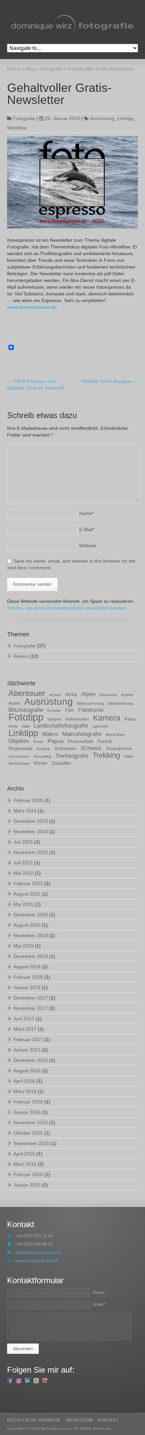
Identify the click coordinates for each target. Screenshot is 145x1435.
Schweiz (91, 748)
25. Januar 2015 (62, 118)
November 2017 (30, 1008)
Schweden (65, 748)
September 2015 (31, 1143)
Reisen (20, 656)
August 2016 (26, 1070)
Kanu (130, 719)
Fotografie (24, 118)
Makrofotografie (82, 734)
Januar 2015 (26, 1185)
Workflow (17, 127)
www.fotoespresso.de (32, 307)
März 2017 (24, 1029)
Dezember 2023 (30, 821)
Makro (50, 734)
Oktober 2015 (28, 1133)
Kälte (26, 726)
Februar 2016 (28, 1101)
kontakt (108, 1420)
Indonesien (77, 719)
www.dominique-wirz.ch (37, 1261)
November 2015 (30, 1122)
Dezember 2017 (30, 997)
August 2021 (26, 894)
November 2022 (30, 852)
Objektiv (18, 741)
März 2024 (24, 810)
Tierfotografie (71, 756)
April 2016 (24, 1081)
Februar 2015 (28, 1174)
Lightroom (100, 726)
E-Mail (86, 529)
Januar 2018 (26, 987)
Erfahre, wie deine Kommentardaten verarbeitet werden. (67, 608)
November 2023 (30, 831)
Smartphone (119, 748)
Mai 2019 (23, 946)
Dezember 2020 (30, 914)
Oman (38, 742)
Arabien (127, 695)
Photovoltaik (80, 741)
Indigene (54, 719)
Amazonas (108, 695)
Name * (100, 1292)
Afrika (71, 694)
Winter (41, 763)
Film (69, 710)
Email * (99, 1304)
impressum (79, 1420)
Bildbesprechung (90, 703)
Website (87, 545)
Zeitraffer (61, 763)
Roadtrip (43, 749)
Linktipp (125, 118)
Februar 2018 (28, 977)
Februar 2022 (28, 883)
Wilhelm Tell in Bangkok (110, 381)
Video (128, 756)
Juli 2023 (23, 842)
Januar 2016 (26, 1112)
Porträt (104, 741)
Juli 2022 (23, 862)
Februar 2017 (28, 1039)
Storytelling (42, 756)
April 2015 (24, 1153)
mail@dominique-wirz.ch (38, 1252)
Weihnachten (19, 763)
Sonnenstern (18, 756)
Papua (55, 741)
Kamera (106, 717)
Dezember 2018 (30, 956)
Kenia (13, 726)
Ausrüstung (102, 118)
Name (86, 513)
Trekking (106, 755)
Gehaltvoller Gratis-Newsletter (59, 94)
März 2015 (24, 1164)
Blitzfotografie (25, 710)
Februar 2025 (28, 800)
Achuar (55, 695)
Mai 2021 (23, 904)
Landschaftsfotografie (61, 726)
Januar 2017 (26, 1049)
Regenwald (20, 748)
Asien (14, 703)
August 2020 (26, 925)
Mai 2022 (23, 873)
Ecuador (54, 710)
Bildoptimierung (120, 703)
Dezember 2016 (30, 1060)
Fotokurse (91, 710)
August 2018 (26, 966)
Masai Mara (115, 735)
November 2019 (30, 935)
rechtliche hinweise (34, 1420)
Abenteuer (26, 693)
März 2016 (24, 1091)
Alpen (88, 694)
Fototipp (26, 717)
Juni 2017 (23, 1018)
